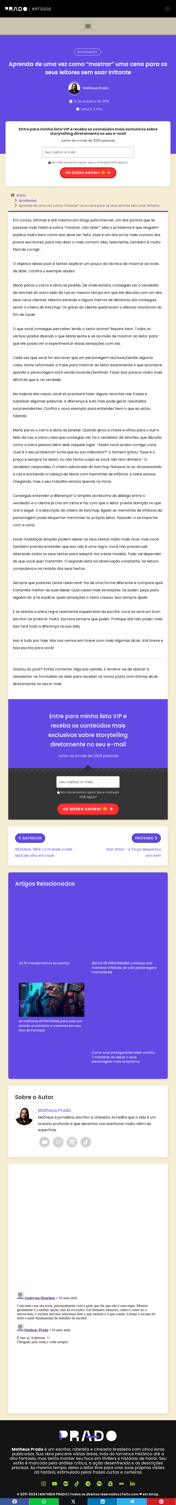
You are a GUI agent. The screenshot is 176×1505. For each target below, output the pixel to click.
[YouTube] (44, 1142)
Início (21, 195)
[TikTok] (85, 1142)
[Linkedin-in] (132, 1483)
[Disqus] (88, 1228)
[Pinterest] (161, 1501)
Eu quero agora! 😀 (86, 172)
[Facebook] (14, 1501)
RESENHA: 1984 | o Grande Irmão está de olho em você (43, 852)
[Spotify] (99, 1483)
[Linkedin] (72, 1142)
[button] (167, 9)
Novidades (87, 52)
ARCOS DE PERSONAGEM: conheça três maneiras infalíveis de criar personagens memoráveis (124, 967)
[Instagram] (58, 1142)
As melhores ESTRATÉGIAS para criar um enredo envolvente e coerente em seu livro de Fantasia (50, 1025)
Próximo (144, 838)
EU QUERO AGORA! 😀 (85, 809)
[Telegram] (132, 1501)
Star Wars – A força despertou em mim (133, 852)
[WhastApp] (44, 1501)
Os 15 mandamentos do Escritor (44, 963)
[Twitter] (73, 1501)
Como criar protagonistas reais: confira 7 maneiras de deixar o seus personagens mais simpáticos (123, 1057)
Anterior (32, 838)
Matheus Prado (96, 88)
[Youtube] (54, 1483)
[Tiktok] (77, 1483)
